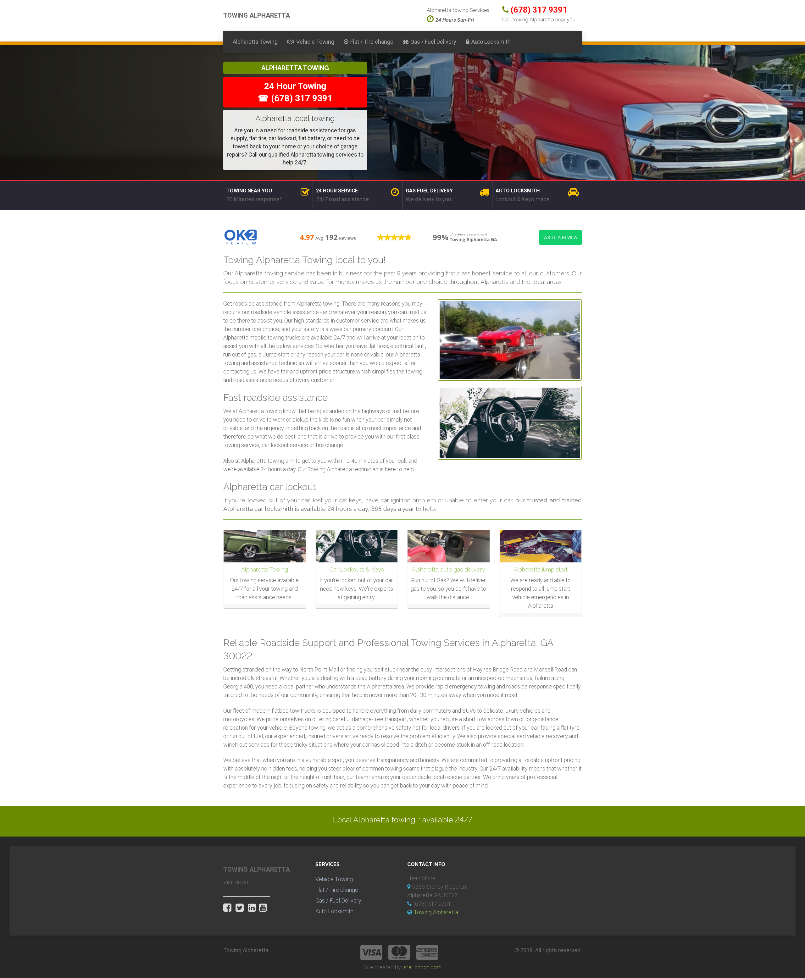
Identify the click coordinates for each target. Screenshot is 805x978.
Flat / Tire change (371, 41)
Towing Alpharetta (436, 912)
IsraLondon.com (421, 967)
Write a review (560, 237)
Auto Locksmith (491, 41)
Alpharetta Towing (255, 41)
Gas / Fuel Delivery (433, 41)
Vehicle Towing (315, 41)
